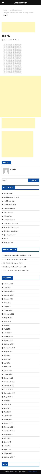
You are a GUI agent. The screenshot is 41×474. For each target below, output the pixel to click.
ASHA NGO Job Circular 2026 (12, 263)
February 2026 (8, 284)
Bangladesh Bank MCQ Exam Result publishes (7, 162)
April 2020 (7, 367)
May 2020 (7, 363)
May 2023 (7, 287)
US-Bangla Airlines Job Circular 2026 (15, 259)
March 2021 (8, 333)
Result (6, 239)
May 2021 (7, 325)
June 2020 (7, 359)
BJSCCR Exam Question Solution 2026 (16, 271)
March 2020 (8, 370)
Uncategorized (8, 242)
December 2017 (9, 457)
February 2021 (8, 336)
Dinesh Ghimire (32, 471)
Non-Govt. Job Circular (11, 231)
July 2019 (7, 400)
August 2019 (8, 397)
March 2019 (8, 416)
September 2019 (9, 393)
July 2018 (7, 438)
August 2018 (8, 434)
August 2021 (8, 318)
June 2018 (7, 442)
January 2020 (8, 378)
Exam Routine (8, 212)
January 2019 (8, 423)
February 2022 (8, 310)
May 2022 (7, 306)
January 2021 (8, 340)
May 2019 (7, 408)
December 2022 (9, 291)
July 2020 (7, 355)
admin (17, 40)
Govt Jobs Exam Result (11, 227)
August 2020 (8, 352)
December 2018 (9, 427)
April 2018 (7, 449)
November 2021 (9, 314)
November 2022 (9, 295)
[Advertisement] (18, 27)
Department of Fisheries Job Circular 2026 (17, 255)
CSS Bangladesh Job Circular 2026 (14, 267)
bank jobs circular (9, 208)
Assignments (8, 193)
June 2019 (7, 404)
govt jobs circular (9, 220)
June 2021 (7, 321)
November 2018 (9, 431)
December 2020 (9, 344)
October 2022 (8, 299)
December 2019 (9, 382)
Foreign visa (8, 216)
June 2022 (7, 303)
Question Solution (9, 235)
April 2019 (7, 412)
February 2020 (8, 374)
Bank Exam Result (10, 205)
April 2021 (7, 329)
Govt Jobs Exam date (11, 223)
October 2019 (8, 389)
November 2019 (9, 385)
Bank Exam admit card (11, 197)
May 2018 (7, 446)
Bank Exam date (9, 201)
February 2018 (8, 453)
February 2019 (8, 419)
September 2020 (9, 348)
